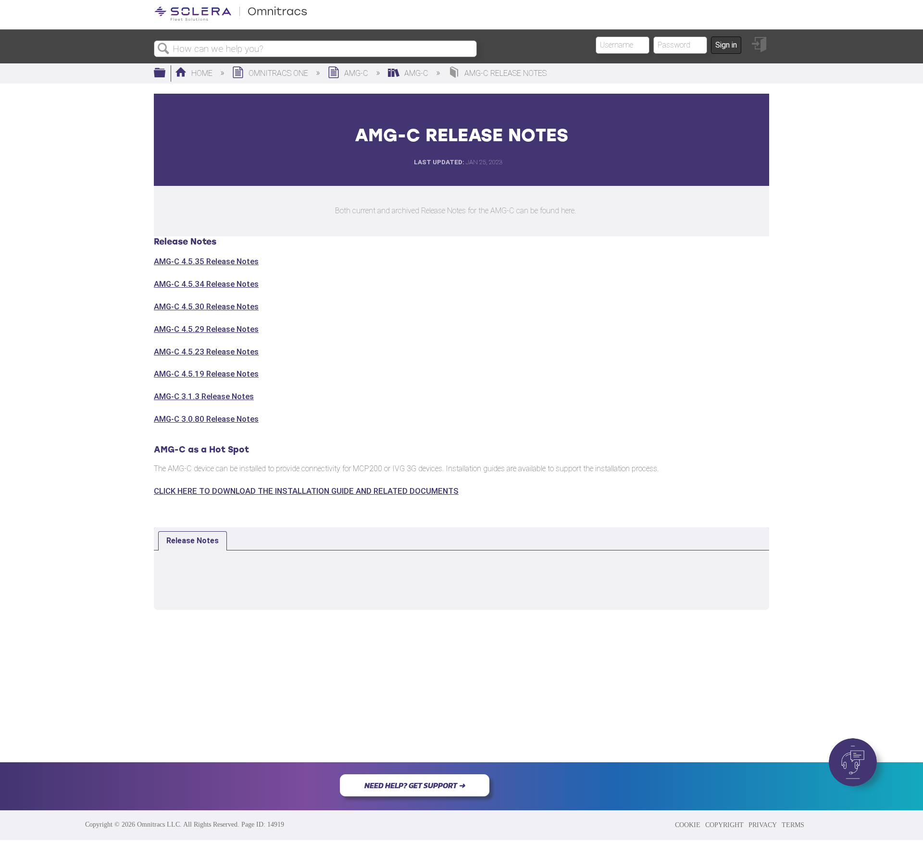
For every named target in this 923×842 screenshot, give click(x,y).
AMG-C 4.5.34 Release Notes (206, 284)
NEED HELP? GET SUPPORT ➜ (414, 785)
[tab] (192, 540)
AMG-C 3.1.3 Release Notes (204, 396)
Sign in (726, 44)
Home (201, 73)
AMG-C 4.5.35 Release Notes (206, 261)
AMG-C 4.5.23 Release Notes (206, 351)
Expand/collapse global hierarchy (165, 73)
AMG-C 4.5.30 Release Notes (206, 306)
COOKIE (687, 825)
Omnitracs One (278, 73)
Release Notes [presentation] (192, 540)
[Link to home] (231, 19)
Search (163, 49)
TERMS (793, 825)
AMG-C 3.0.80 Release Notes (206, 419)
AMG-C (356, 73)
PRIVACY (762, 825)
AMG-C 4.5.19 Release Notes (206, 373)
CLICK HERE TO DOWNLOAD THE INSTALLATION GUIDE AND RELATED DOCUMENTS (306, 491)
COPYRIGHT (724, 825)
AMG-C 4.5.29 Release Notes (206, 329)
